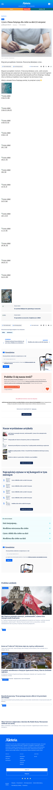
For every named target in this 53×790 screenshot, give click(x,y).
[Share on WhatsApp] (51, 66)
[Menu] (9, 4)
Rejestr (11, 9)
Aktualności (8, 756)
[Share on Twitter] (46, 66)
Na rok (35, 756)
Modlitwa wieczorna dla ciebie (15, 528)
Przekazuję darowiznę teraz (11, 387)
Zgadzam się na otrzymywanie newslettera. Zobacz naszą (19, 363)
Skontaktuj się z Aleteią (16, 785)
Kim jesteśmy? (19, 783)
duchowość (9, 332)
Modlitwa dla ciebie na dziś (14, 538)
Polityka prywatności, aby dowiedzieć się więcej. (37, 557)
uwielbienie (5, 654)
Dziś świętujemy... (10, 523)
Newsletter (22, 756)
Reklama (21, 764)
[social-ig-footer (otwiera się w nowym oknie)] (30, 778)
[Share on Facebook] (41, 66)
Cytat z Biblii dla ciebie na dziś (15, 533)
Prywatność (24, 785)
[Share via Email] (48, 66)
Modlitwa (41, 9)
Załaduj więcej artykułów (26, 463)
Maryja (4, 705)
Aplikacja (22, 758)
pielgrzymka (5, 588)
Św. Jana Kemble (31, 6)
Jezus (4, 630)
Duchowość (4, 16)
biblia (3, 332)
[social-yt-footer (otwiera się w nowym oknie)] (22, 778)
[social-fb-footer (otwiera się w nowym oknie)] (25, 778)
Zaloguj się (34, 409)
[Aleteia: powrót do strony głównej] (26, 3)
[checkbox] (3, 362)
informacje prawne (28, 783)
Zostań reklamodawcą (37, 783)
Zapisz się (6, 366)
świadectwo (5, 679)
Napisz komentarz (26, 414)
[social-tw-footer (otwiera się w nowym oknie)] (27, 778)
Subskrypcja (22, 760)
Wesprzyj (26, 9)
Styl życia (8, 758)
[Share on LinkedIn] (43, 66)
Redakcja (15, 25)
